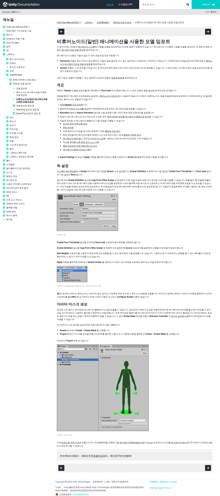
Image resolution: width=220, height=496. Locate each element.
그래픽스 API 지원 (18, 153)
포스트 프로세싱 (17, 67)
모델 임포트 (21, 88)
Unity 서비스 (12, 192)
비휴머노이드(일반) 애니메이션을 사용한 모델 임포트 (31, 100)
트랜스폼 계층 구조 (70, 442)
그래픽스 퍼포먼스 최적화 (22, 156)
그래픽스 (10, 54)
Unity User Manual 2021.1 (18, 27)
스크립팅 (10, 164)
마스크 (150, 442)
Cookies (173, 482)
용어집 (9, 219)
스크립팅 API (125, 4)
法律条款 (154, 482)
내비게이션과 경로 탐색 (17, 188)
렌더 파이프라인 (17, 59)
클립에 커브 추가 (112, 131)
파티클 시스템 (16, 133)
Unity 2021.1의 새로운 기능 (18, 31)
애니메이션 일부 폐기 (73, 138)
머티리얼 (14, 129)
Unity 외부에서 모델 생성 (24, 80)
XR (7, 196)
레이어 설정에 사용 (180, 316)
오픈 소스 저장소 (14, 200)
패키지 (9, 35)
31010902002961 (80, 494)
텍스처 (13, 121)
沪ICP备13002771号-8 (160, 488)
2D (7, 50)
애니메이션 (11, 180)
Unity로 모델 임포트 (22, 83)
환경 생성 (14, 137)
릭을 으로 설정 (70, 105)
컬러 (12, 149)
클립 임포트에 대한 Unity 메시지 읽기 (80, 146)
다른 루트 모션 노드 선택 (87, 142)
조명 (12, 71)
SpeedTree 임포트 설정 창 (28, 113)
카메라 (13, 63)
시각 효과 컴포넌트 (18, 145)
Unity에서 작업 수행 (15, 39)
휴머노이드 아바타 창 (110, 96)
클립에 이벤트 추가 (132, 135)
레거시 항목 (11, 215)
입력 (8, 46)
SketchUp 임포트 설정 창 (27, 109)
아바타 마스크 (96, 138)
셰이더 (13, 125)
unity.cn (206, 4)
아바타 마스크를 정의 (78, 109)
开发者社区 (97, 456)
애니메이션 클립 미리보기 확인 (77, 149)
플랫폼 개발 (11, 207)
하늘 (12, 141)
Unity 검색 (11, 211)
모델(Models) (16, 75)
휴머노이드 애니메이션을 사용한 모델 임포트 (31, 93)
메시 (12, 117)
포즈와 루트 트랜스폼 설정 (75, 124)
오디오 (9, 172)
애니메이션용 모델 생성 (72, 50)
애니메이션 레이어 (179, 442)
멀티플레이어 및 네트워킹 (18, 168)
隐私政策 (164, 482)
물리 (8, 160)
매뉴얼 (110, 4)
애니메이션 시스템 (86, 47)
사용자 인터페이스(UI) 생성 (18, 184)
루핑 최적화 (68, 127)
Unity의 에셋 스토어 (15, 203)
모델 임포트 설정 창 (25, 105)
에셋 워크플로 (12, 42)
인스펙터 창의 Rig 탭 (66, 171)
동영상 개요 (11, 176)
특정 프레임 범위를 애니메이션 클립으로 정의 (128, 117)
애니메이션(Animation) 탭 (132, 442)
